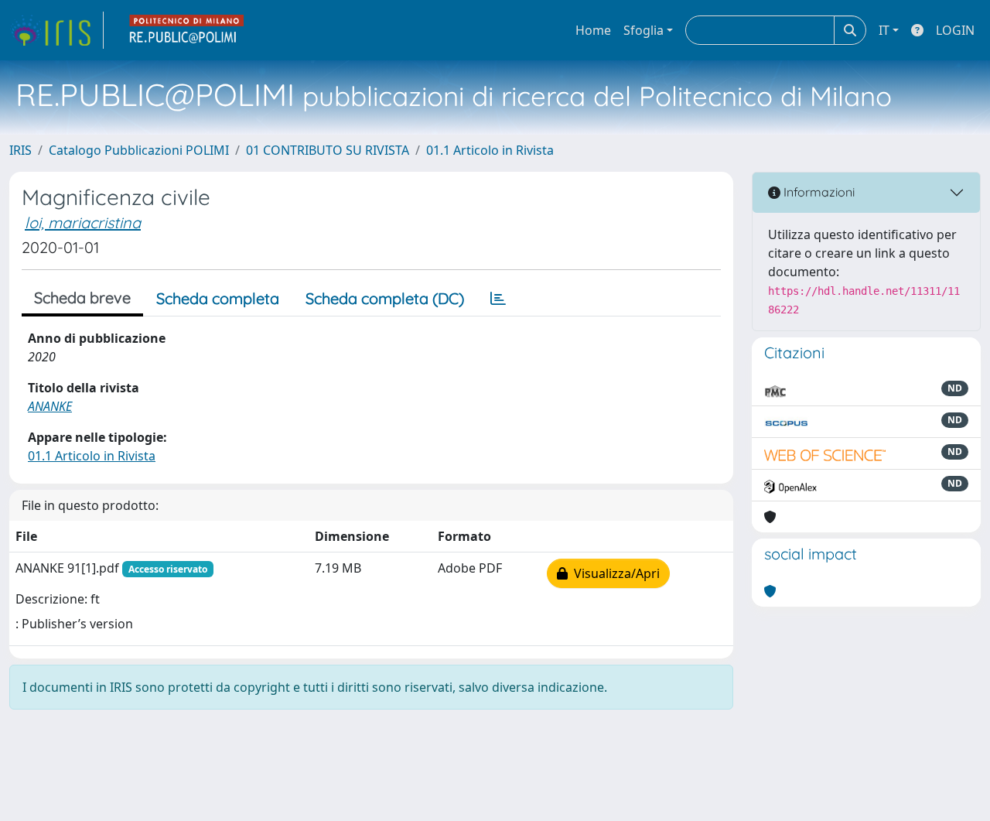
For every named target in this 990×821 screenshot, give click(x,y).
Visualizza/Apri (614, 573)
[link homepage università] (187, 30)
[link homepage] (56, 30)
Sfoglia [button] (643, 30)
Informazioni (817, 192)
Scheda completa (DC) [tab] (385, 298)
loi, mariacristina (83, 222)
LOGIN (955, 30)
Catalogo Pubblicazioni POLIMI (139, 150)
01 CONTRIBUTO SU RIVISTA (327, 150)
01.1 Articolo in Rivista (490, 150)
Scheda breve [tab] (82, 297)
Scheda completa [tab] (217, 298)
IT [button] (884, 30)
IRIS (20, 150)
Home (593, 30)
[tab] (498, 298)
